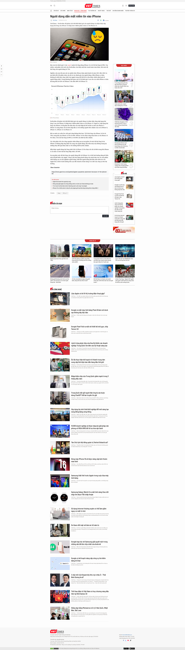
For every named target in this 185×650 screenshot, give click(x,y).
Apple (69, 65)
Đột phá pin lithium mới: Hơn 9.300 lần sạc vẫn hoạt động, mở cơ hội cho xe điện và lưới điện (121, 145)
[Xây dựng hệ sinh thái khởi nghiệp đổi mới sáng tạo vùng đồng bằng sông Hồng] (60, 414)
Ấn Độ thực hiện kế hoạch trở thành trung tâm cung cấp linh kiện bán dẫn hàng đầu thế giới (120, 219)
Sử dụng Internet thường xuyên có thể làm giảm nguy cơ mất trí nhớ (88, 509)
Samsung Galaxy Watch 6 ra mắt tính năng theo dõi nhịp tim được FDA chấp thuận (90, 493)
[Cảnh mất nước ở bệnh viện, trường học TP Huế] (124, 96)
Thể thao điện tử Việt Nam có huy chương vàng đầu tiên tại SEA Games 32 (90, 592)
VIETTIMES (92, 5)
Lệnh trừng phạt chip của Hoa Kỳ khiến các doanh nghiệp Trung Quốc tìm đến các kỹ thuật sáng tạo (120, 207)
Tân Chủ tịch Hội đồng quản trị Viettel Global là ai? (89, 442)
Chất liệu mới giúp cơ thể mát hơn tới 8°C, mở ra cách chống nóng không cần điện (121, 124)
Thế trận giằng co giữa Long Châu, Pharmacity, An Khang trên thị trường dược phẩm (81, 260)
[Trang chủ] (51, 10)
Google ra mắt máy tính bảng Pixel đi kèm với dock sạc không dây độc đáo (120, 187)
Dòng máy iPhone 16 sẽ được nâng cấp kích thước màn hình (89, 460)
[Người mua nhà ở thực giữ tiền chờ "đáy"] (60, 250)
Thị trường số (92, 10)
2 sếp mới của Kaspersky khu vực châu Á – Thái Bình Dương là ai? (88, 576)
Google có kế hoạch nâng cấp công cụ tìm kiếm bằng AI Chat (88, 559)
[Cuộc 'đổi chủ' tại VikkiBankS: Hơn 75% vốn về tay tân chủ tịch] (125, 250)
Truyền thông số (130, 10)
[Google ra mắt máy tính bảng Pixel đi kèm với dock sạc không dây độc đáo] (129, 186)
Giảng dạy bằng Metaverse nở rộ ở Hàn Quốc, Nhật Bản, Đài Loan (89, 609)
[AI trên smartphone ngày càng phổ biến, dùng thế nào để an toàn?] (81, 271)
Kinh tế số (70, 10)
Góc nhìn (62, 10)
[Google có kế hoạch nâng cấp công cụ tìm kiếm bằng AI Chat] (60, 563)
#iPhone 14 (65, 193)
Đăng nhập (131, 5)
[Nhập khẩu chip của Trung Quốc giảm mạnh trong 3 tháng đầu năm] (60, 381)
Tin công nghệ (56, 289)
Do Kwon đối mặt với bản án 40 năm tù (85, 525)
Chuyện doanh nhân (117, 10)
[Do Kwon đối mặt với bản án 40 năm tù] (60, 530)
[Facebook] (98, 20)
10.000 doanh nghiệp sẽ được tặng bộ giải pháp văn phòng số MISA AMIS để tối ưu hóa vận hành (90, 427)
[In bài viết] (101, 20)
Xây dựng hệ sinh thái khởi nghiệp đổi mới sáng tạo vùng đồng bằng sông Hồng (90, 410)
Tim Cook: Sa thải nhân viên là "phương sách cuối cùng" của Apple (70, 186)
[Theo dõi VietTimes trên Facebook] (123, 640)
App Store (126, 648)
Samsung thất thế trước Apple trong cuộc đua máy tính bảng (89, 476)
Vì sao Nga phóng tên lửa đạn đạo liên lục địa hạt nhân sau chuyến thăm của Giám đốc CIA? (121, 85)
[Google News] (106, 20)
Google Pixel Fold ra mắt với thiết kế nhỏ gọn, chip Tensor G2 (119, 196)
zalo (125, 640)
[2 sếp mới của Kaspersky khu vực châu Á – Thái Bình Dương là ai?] (60, 580)
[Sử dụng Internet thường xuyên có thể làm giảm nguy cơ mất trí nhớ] (60, 513)
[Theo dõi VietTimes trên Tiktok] (130, 640)
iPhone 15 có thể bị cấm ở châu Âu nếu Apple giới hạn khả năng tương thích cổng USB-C (75, 188)
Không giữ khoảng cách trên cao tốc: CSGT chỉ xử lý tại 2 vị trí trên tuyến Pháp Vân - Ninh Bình (59, 280)
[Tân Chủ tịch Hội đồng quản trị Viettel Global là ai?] (60, 447)
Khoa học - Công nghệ (80, 10)
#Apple (59, 193)
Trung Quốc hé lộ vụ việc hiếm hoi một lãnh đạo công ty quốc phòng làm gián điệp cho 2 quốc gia (102, 260)
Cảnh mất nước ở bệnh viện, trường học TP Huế (121, 104)
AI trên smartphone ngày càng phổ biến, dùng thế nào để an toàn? (81, 279)
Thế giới (108, 10)
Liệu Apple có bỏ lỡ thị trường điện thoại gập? (119, 178)
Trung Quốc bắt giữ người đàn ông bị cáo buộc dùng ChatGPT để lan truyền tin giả (88, 394)
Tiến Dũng (55, 20)
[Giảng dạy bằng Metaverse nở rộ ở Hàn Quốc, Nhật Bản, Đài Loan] (60, 613)
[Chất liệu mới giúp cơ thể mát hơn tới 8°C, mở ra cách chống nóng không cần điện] (124, 114)
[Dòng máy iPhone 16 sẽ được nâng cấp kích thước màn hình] (60, 464)
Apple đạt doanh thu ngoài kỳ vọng (62, 181)
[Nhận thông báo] (123, 6)
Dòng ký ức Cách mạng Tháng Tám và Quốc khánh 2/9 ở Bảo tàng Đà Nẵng (121, 165)
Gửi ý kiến (105, 216)
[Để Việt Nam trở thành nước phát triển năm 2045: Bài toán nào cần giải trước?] (103, 271)
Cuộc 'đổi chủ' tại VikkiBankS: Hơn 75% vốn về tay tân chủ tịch (124, 259)
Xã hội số (56, 10)
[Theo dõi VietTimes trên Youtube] (128, 640)
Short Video (101, 10)
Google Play (132, 648)
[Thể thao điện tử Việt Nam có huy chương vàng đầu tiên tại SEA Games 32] (60, 596)
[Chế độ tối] (126, 6)
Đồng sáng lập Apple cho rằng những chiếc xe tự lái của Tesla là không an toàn (73, 183)
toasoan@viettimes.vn (127, 634)
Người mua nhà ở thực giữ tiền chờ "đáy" (59, 259)
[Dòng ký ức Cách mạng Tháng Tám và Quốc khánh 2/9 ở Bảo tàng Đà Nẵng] (124, 156)
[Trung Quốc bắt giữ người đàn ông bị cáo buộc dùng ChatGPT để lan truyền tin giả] (60, 398)
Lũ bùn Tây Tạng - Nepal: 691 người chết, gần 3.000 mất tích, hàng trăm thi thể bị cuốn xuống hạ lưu (124, 280)
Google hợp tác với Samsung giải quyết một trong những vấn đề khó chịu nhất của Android (89, 543)
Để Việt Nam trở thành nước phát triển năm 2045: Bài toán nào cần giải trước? (103, 280)
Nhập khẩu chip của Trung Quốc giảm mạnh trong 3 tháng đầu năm (90, 377)
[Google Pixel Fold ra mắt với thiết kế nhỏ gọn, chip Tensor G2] (129, 196)
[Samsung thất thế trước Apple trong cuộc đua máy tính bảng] (60, 480)
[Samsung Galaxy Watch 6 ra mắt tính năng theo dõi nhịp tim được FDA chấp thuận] (60, 497)
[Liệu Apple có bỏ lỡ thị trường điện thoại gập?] (129, 179)
